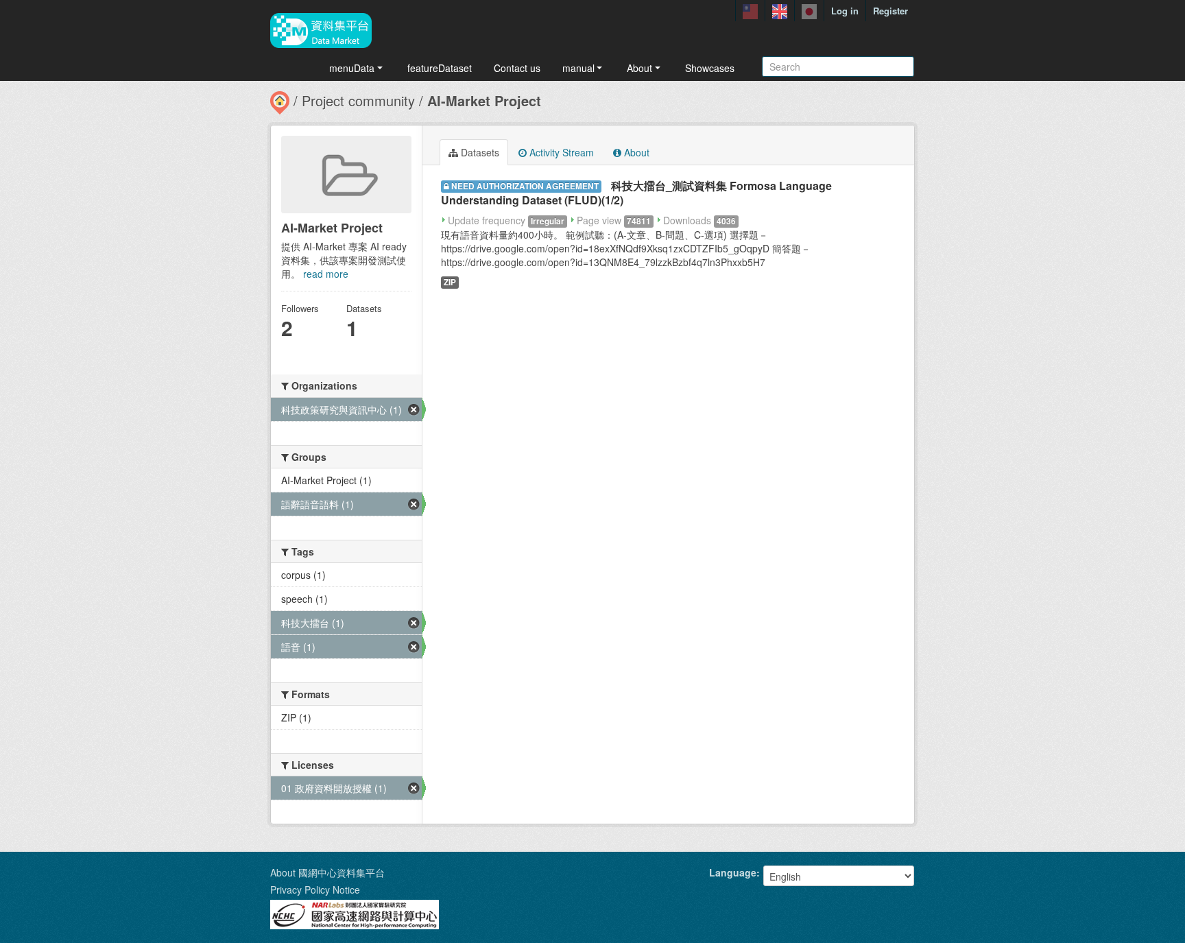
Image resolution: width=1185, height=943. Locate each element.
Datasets (478, 152)
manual (578, 68)
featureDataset (439, 68)
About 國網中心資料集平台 (327, 872)
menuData (351, 68)
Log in (845, 10)
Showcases (709, 68)
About (639, 68)
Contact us (517, 68)
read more (325, 273)
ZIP (450, 282)
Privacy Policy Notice (315, 889)
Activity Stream (560, 152)
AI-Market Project (484, 100)
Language (732, 872)
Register (890, 10)
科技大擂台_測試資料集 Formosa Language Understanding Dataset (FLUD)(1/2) (636, 193)
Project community (358, 100)
